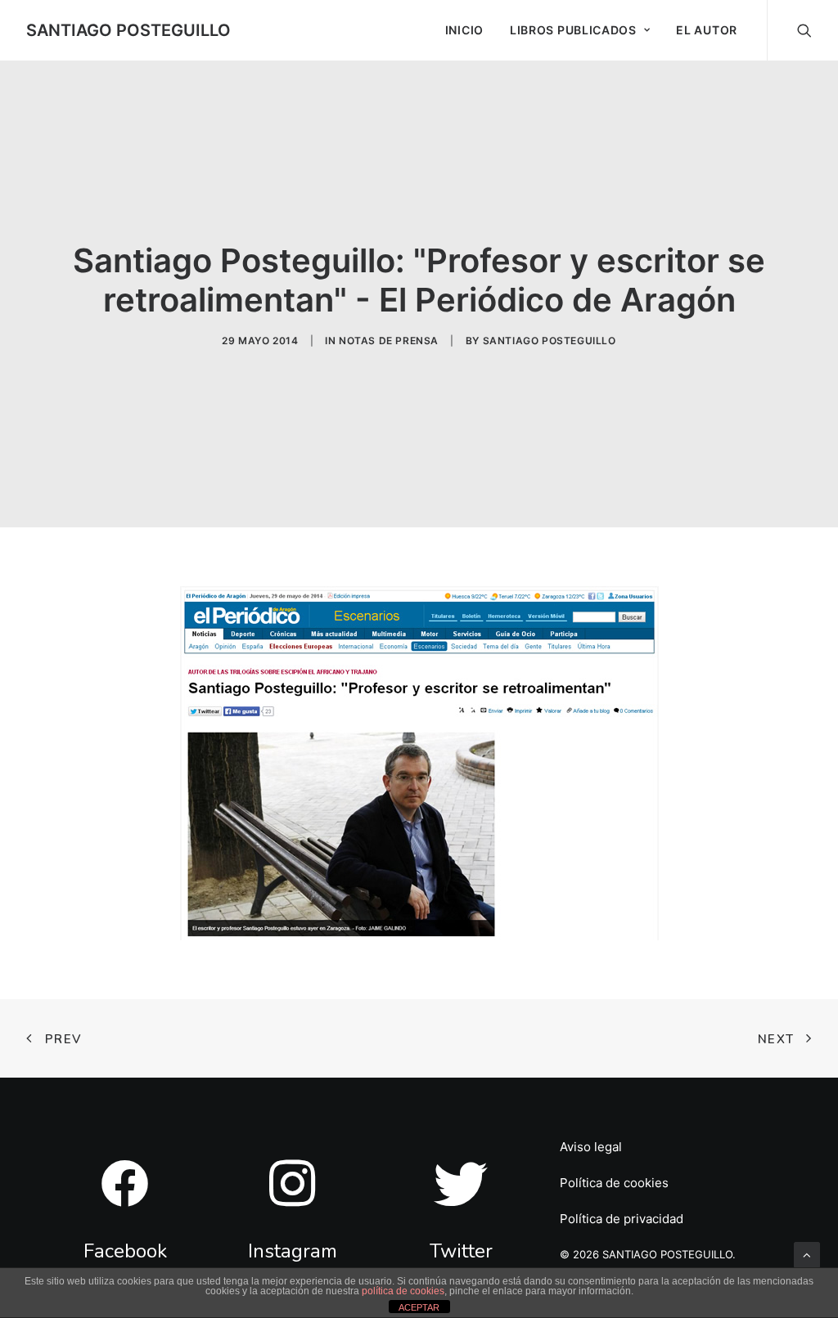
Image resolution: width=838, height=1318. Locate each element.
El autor (706, 30)
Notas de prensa (389, 340)
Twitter (461, 1251)
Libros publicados (573, 30)
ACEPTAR (419, 1307)
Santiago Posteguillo (549, 340)
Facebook (125, 1251)
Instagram (292, 1251)
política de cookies (403, 1291)
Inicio (464, 30)
